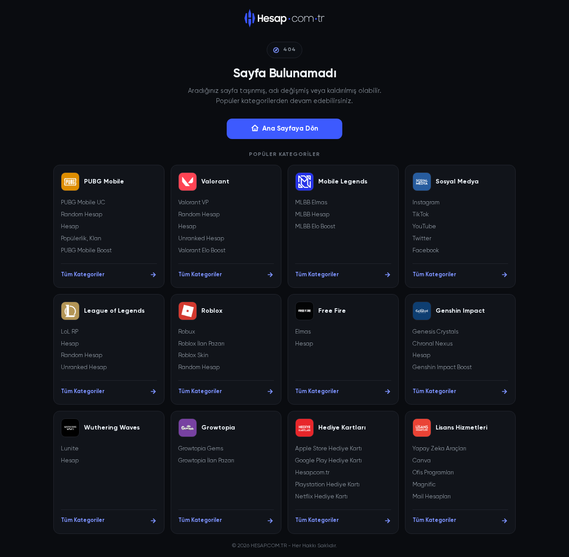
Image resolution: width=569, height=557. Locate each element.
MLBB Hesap (312, 215)
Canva (422, 461)
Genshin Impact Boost (442, 367)
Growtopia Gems (200, 449)
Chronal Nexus (433, 344)
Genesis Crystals (435, 332)
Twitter (422, 239)
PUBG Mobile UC (83, 203)
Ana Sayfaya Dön (290, 128)
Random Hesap (81, 215)
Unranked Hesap (201, 239)
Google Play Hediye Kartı (328, 461)
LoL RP (69, 332)
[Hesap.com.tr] (284, 18)
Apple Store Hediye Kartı (328, 449)
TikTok (421, 215)
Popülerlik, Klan (81, 239)
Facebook (426, 251)
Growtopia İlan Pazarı (206, 461)
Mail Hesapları (432, 497)
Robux (186, 332)
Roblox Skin (193, 355)
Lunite (70, 449)
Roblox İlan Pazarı (201, 344)
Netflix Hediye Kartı (321, 497)
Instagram (426, 203)
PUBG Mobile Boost (86, 251)
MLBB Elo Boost (315, 227)
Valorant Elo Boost (201, 251)
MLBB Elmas (311, 203)
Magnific (424, 485)
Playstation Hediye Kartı (327, 485)
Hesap (70, 227)
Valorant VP (193, 203)
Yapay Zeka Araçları (439, 449)
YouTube (424, 227)
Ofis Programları (433, 473)
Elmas (303, 332)
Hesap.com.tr (312, 473)
